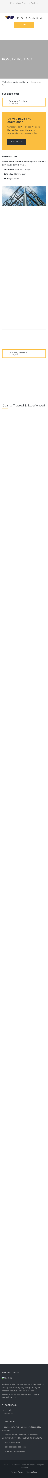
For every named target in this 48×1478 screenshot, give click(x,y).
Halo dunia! (7, 1410)
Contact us (16, 142)
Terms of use (32, 1472)
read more (12, 323)
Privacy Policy (17, 1472)
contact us (16, 1349)
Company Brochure (18, 101)
